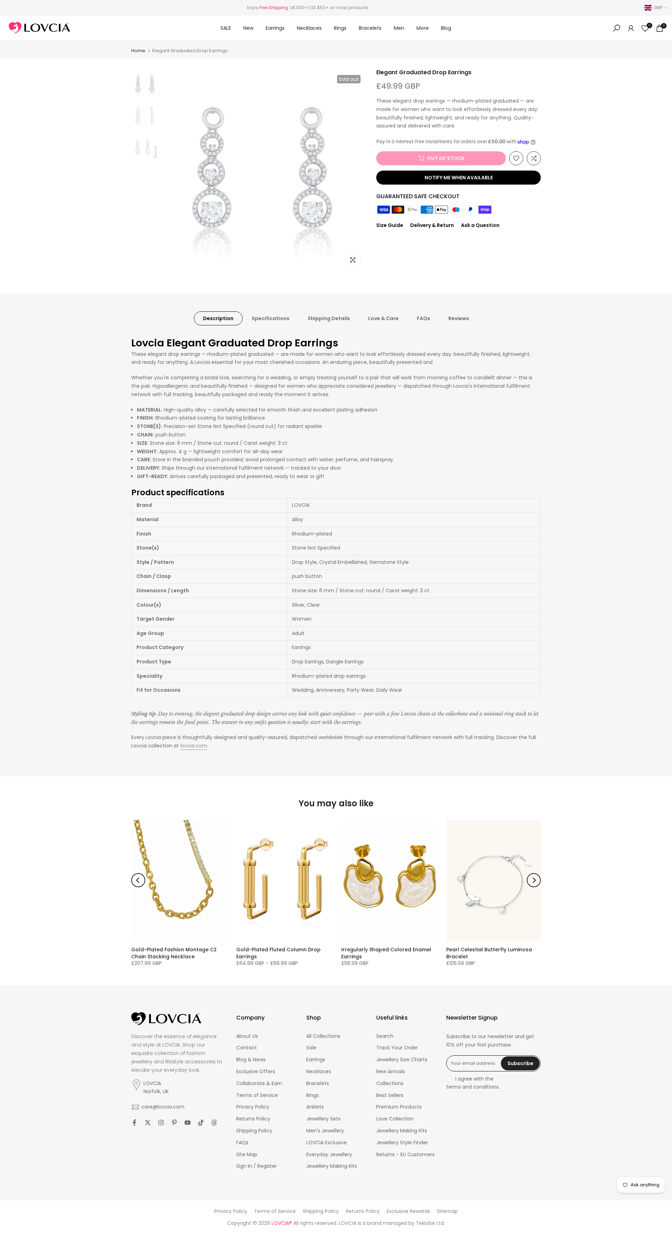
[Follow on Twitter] (148, 1122)
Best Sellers (390, 1095)
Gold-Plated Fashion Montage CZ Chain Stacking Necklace (174, 953)
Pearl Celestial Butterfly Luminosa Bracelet (489, 953)
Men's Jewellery (325, 1130)
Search (384, 1036)
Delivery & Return (432, 225)
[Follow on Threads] (214, 1122)
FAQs (423, 318)
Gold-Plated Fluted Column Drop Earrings (278, 953)
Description (218, 318)
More (422, 28)
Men (399, 28)
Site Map (246, 1154)
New (248, 28)
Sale (311, 1047)
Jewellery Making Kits (331, 1166)
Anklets (315, 1107)
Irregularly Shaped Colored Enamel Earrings (386, 953)
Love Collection (395, 1119)
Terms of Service (257, 1095)
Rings (340, 28)
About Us (247, 1036)
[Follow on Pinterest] (174, 1122)
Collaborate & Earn (259, 1083)
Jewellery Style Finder (402, 1142)
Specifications (270, 318)
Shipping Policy (254, 1130)
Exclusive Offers (255, 1071)
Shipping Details (329, 318)
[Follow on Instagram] (161, 1122)
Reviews (458, 318)
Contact (246, 1047)
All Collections (323, 1036)
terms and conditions (472, 1087)
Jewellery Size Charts (401, 1059)
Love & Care (383, 318)
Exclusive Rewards (408, 1211)
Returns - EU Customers (405, 1154)
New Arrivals (390, 1071)
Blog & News (251, 1059)
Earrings (275, 28)
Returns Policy (253, 1119)
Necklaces (309, 28)
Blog (446, 28)
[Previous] (138, 880)
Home (138, 50)
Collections (390, 1083)
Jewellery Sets (323, 1119)
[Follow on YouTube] (187, 1122)
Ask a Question (480, 225)
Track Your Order (397, 1047)
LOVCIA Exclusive (326, 1142)
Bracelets (370, 28)
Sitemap (447, 1211)
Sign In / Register (256, 1166)
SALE (225, 28)
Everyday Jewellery (329, 1154)
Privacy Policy (252, 1107)
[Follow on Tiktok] (201, 1122)
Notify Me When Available (459, 177)
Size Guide (389, 225)
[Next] (534, 880)
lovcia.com (193, 745)
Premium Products (399, 1107)
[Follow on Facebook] (134, 1122)
